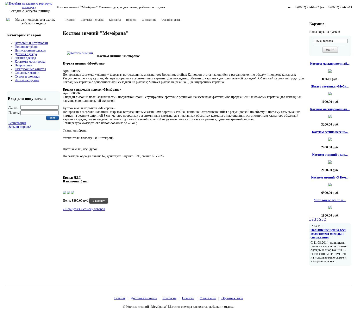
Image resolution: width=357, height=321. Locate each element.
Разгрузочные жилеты (30, 69)
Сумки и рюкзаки (27, 76)
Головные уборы (26, 46)
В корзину (99, 200)
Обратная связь (171, 19)
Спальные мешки (27, 72)
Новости (131, 19)
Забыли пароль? (19, 126)
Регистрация (17, 123)
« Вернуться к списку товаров (84, 209)
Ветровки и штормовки (31, 43)
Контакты (115, 19)
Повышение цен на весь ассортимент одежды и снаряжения (328, 233)
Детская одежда (26, 54)
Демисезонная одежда (30, 50)
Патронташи (23, 65)
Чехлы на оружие (27, 80)
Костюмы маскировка (30, 61)
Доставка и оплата (92, 19)
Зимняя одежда (25, 58)
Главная (70, 19)
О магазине (149, 19)
